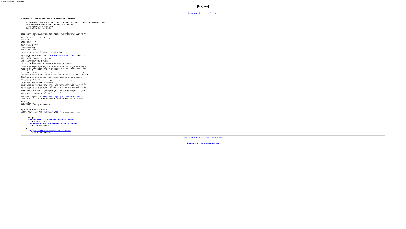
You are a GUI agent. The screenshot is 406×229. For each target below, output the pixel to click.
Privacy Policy (190, 143)
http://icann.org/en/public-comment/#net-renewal (63, 97)
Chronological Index (194, 13)
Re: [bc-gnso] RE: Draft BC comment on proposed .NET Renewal (53, 123)
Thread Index (214, 13)
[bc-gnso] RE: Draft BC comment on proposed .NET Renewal (52, 119)
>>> (203, 13)
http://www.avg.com (53, 111)
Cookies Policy (215, 143)
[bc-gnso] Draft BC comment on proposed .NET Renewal (50, 131)
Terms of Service (203, 143)
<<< (185, 13)
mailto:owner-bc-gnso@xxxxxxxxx (60, 55)
